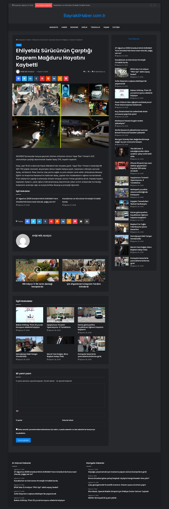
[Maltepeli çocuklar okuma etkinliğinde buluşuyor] (122, 193)
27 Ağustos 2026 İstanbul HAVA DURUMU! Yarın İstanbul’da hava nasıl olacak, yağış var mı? (133, 50)
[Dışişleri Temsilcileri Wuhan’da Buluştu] (122, 204)
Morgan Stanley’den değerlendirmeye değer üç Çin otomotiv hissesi (132, 140)
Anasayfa (53, 27)
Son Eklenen (134, 39)
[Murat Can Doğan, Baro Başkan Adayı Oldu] (60, 344)
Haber (64, 27)
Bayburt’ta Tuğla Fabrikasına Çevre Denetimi (138, 227)
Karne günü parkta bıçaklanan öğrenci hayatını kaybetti (90, 327)
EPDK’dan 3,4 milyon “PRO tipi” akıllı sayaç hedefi (72, 5)
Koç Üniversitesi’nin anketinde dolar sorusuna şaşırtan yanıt (131, 112)
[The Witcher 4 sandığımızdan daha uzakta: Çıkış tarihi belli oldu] (122, 152)
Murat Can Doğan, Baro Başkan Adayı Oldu (57, 355)
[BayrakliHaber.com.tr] (84, 15)
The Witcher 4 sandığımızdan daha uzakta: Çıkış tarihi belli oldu (141, 152)
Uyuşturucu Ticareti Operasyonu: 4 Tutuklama (59, 326)
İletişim (116, 27)
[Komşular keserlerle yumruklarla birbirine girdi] (91, 344)
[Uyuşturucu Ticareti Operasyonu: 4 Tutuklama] (60, 315)
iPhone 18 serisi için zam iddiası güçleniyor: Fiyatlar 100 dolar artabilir (141, 167)
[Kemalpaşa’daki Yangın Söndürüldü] (29, 344)
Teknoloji (95, 27)
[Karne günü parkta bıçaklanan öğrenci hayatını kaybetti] (91, 315)
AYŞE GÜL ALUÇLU (27, 72)
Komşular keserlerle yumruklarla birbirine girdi (89, 355)
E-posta (19, 420)
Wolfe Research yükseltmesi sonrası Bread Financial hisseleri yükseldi (131, 131)
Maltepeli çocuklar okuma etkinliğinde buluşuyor (139, 192)
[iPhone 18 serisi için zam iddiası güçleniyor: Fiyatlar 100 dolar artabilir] (122, 166)
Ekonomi (74, 27)
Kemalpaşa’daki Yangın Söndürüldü (26, 355)
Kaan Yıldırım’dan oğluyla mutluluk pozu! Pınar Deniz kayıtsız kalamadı (133, 103)
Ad (17, 411)
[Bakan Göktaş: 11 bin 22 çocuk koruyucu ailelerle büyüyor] (29, 315)
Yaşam (106, 27)
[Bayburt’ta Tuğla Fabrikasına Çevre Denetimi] (122, 227)
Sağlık (84, 27)
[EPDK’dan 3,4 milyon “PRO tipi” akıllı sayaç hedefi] (122, 72)
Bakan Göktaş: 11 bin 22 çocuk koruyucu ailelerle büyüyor (29, 326)
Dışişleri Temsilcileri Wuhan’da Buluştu (139, 202)
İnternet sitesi (67, 420)
